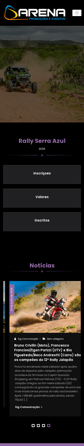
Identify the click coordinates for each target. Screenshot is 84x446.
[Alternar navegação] (77, 13)
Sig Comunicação (22, 339)
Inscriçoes (42, 173)
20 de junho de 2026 (5, 299)
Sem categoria (49, 339)
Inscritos (42, 220)
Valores (42, 197)
